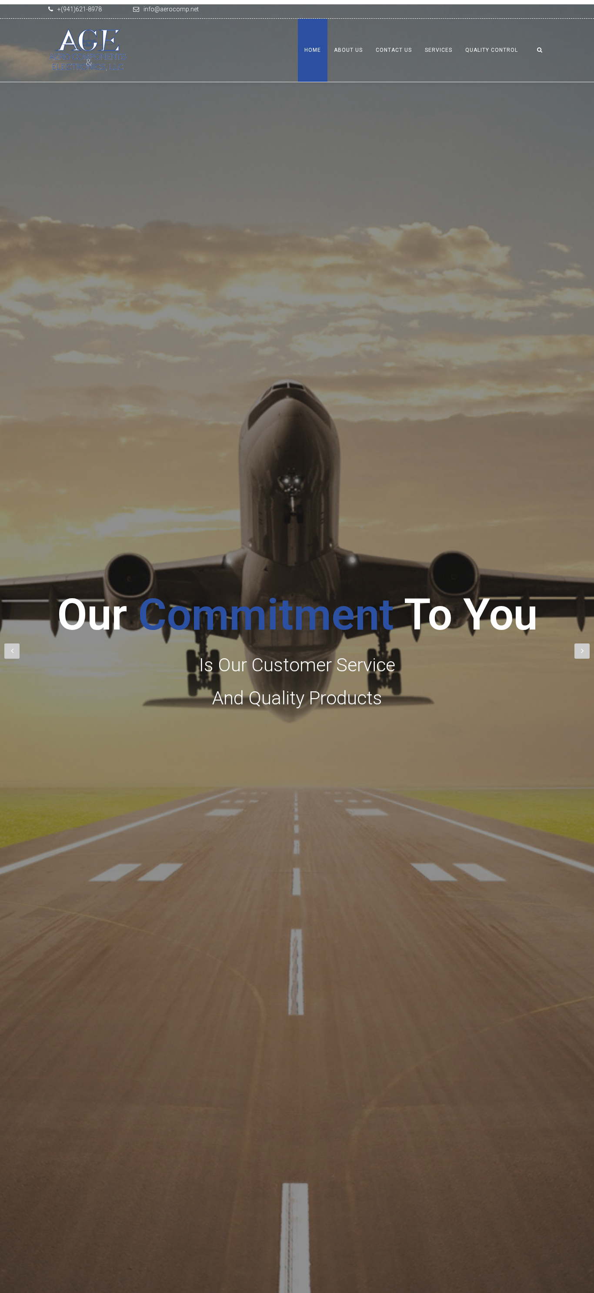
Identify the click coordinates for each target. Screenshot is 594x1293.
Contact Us (394, 50)
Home (312, 50)
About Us (348, 50)
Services (438, 50)
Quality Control (491, 50)
